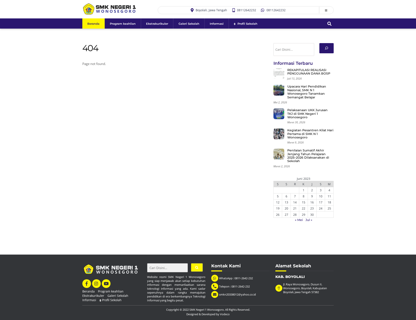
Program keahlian (123, 23)
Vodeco (225, 314)
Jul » (309, 220)
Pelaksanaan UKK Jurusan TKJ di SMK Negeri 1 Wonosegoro (307, 113)
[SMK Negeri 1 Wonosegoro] (109, 12)
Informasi (217, 23)
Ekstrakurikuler (157, 23)
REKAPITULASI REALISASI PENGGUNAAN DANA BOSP (308, 71)
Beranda (93, 23)
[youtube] (106, 283)
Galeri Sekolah (189, 23)
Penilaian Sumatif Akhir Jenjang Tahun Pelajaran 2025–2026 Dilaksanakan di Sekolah (308, 156)
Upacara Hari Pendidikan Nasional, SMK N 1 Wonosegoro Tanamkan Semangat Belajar (306, 92)
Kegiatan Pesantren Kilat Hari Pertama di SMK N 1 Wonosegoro (310, 133)
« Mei (299, 220)
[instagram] (96, 283)
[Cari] (326, 48)
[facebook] (86, 283)
